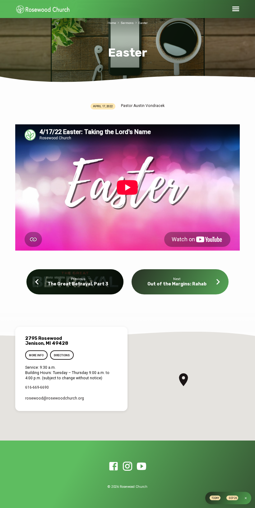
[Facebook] (113, 466)
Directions (62, 355)
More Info (36, 355)
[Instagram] (127, 466)
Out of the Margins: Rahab (176, 284)
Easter (143, 23)
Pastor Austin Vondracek (143, 106)
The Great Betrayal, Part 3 (78, 284)
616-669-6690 (37, 387)
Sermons (127, 23)
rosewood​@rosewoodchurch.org (54, 398)
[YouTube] (141, 466)
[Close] (245, 498)
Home (112, 23)
